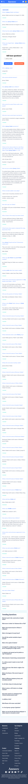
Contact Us (17, 753)
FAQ (3, 763)
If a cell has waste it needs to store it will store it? (12, 662)
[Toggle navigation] (1, 1)
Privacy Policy (17, 758)
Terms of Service (18, 755)
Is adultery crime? (6, 699)
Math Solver (4, 760)
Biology (16, 733)
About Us (17, 750)
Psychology (17, 740)
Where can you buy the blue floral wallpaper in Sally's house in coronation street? (14, 712)
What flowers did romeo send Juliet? (11, 703)
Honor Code (4, 753)
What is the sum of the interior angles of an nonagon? (13, 668)
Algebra (16, 728)
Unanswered (5, 733)
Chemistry (17, 730)
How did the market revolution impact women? (12, 638)
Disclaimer (17, 760)
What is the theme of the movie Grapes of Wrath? (12, 673)
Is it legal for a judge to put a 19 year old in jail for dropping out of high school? (13, 647)
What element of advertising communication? (13, 658)
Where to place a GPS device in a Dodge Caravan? (12, 688)
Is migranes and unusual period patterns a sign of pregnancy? (13, 653)
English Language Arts (19, 738)
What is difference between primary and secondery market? (12, 679)
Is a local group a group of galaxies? (11, 707)
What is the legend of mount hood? (11, 633)
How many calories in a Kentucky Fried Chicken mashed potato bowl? (12, 694)
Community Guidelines (7, 750)
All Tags (4, 730)
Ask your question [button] (19, 63)
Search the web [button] (8, 63)
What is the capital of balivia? (9, 643)
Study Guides (5, 758)
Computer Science (19, 743)
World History (18, 735)
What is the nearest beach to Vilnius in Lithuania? (11, 628)
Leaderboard (5, 728)
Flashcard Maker (5, 755)
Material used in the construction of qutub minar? (13, 618)
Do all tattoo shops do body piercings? (12, 684)
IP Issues (16, 765)
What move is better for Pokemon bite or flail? (14, 623)
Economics (17, 745)
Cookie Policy (17, 763)
